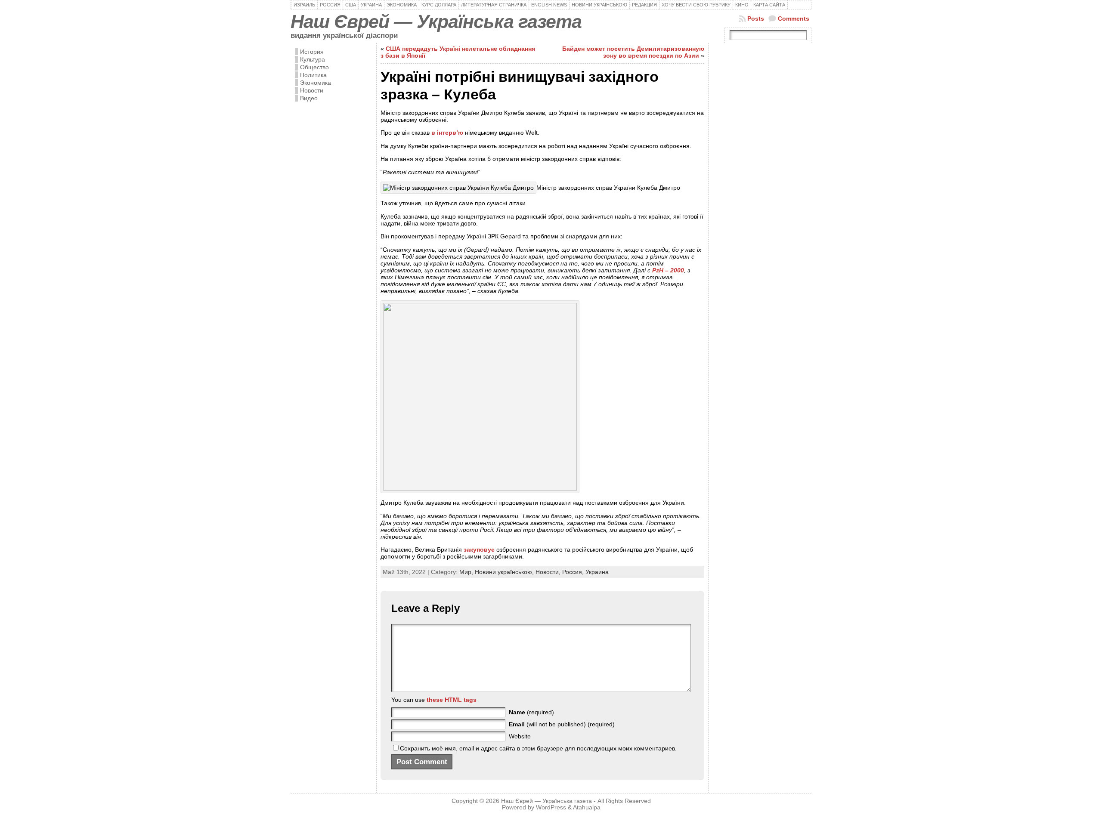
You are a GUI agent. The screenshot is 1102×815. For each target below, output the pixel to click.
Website (520, 736)
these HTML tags (452, 699)
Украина (597, 571)
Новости (311, 90)
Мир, (467, 571)
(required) (531, 712)
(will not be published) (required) (562, 724)
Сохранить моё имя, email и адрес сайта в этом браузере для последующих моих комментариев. (538, 748)
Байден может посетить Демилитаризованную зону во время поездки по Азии (633, 52)
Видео (309, 98)
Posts (755, 18)
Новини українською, (505, 571)
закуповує (479, 549)
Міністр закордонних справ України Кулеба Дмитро (608, 187)
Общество (314, 67)
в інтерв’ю (447, 132)
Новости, (549, 571)
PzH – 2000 (668, 270)
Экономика (315, 82)
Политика (313, 74)
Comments (793, 18)
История (312, 51)
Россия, (573, 571)
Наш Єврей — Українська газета (436, 21)
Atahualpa (587, 807)
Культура (312, 59)
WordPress (551, 807)
